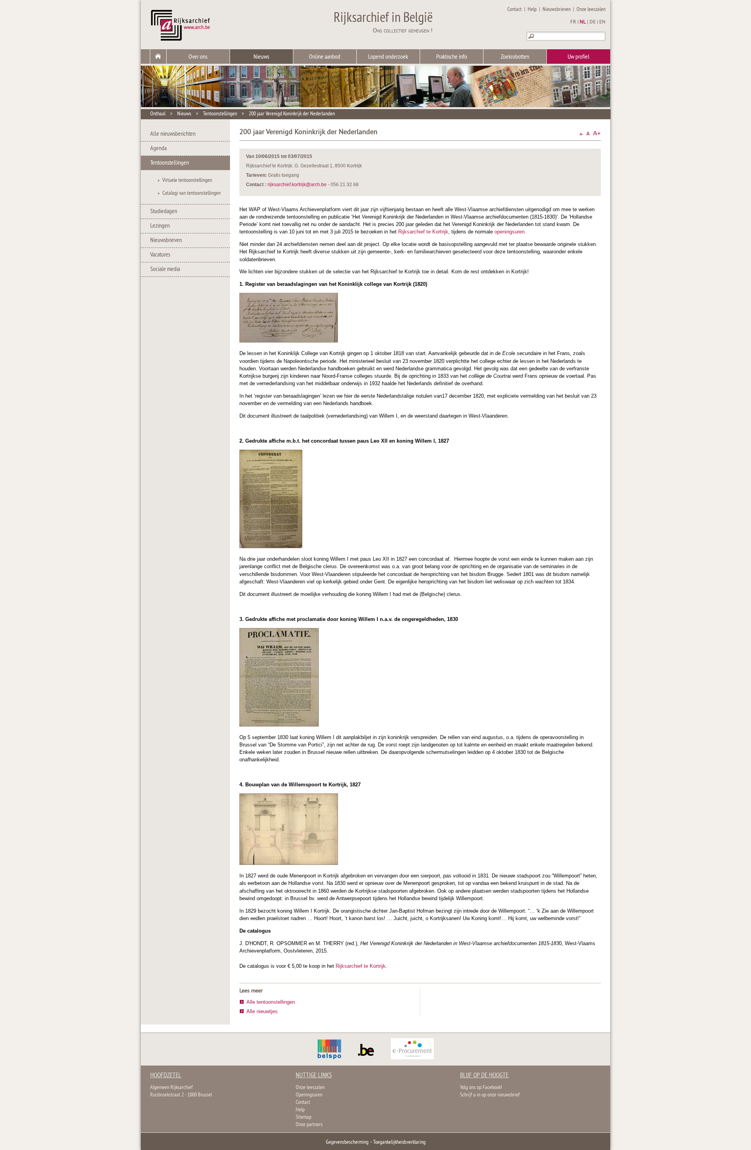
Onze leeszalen (591, 9)
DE (592, 22)
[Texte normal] (588, 133)
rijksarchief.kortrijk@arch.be (297, 184)
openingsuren (509, 232)
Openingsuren (309, 1095)
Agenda (158, 148)
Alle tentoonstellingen (270, 1002)
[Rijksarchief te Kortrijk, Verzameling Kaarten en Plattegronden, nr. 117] (288, 863)
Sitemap (303, 1117)
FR (573, 22)
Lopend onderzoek (388, 57)
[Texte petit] (581, 133)
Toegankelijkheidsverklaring (399, 1142)
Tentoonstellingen (220, 114)
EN (602, 22)
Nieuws (261, 57)
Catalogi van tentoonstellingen (191, 193)
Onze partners (309, 1124)
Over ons (198, 57)
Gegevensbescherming (347, 1142)
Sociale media (165, 269)
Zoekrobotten (515, 57)
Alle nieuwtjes (262, 1011)
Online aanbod (324, 57)
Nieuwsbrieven (557, 9)
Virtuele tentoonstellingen (187, 180)
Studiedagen (163, 211)
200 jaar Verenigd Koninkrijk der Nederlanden (292, 114)
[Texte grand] (597, 133)
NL (583, 22)
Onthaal (157, 114)
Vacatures (160, 255)
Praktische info (451, 57)
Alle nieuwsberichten (173, 134)
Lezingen (160, 226)
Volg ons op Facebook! (481, 1087)
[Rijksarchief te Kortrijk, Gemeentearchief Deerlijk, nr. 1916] (279, 725)
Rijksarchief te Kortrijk (423, 232)
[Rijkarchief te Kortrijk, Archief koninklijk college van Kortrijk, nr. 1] (288, 341)
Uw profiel (578, 57)
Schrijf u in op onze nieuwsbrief (490, 1095)
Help (532, 9)
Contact (514, 9)
